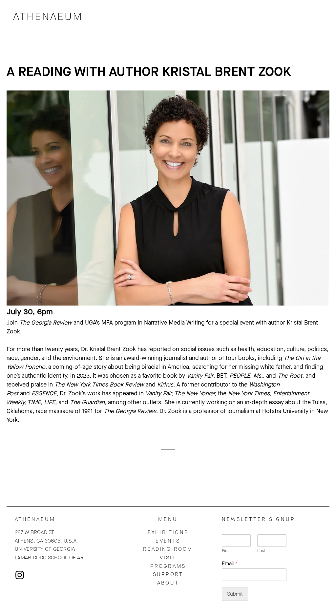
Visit (168, 557)
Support (168, 574)
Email (230, 563)
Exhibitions (168, 532)
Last (261, 550)
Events (168, 540)
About (168, 582)
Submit (235, 593)
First (226, 550)
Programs (168, 566)
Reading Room (168, 549)
